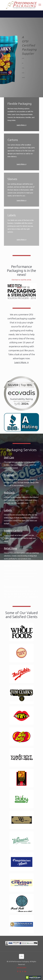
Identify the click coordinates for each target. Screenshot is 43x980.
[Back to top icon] (21, 956)
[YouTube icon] (23, 971)
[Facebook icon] (18, 971)
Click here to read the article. (21, 280)
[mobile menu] (40, 5)
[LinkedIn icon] (25, 971)
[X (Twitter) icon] (20, 971)
